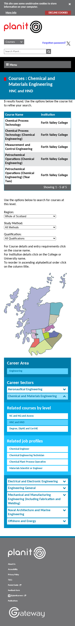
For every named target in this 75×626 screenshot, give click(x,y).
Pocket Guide (13, 585)
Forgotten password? (54, 43)
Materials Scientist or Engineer (26, 468)
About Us (11, 564)
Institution (48, 114)
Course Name (14, 114)
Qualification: (12, 234)
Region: (9, 212)
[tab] (37, 389)
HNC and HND (16, 422)
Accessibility (13, 569)
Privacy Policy (13, 575)
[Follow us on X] (68, 43)
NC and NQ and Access (21, 416)
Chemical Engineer (19, 449)
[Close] (69, 4)
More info (11, 12)
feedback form (14, 590)
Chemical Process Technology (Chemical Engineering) (20, 135)
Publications (13, 601)
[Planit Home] (23, 35)
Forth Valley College (54, 123)
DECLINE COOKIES (58, 12)
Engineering (15, 371)
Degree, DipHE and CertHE (23, 428)
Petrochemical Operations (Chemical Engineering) (19, 159)
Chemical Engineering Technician (26, 455)
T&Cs (10, 580)
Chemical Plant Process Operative (27, 462)
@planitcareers (16, 596)
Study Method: (13, 223)
